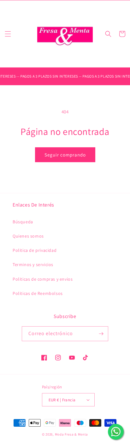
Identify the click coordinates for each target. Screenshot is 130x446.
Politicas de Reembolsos (38, 293)
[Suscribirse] (101, 333)
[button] (8, 34)
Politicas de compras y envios (43, 279)
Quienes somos (28, 236)
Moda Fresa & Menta (71, 434)
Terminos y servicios (33, 264)
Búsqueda (23, 222)
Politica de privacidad (34, 250)
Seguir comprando (65, 155)
